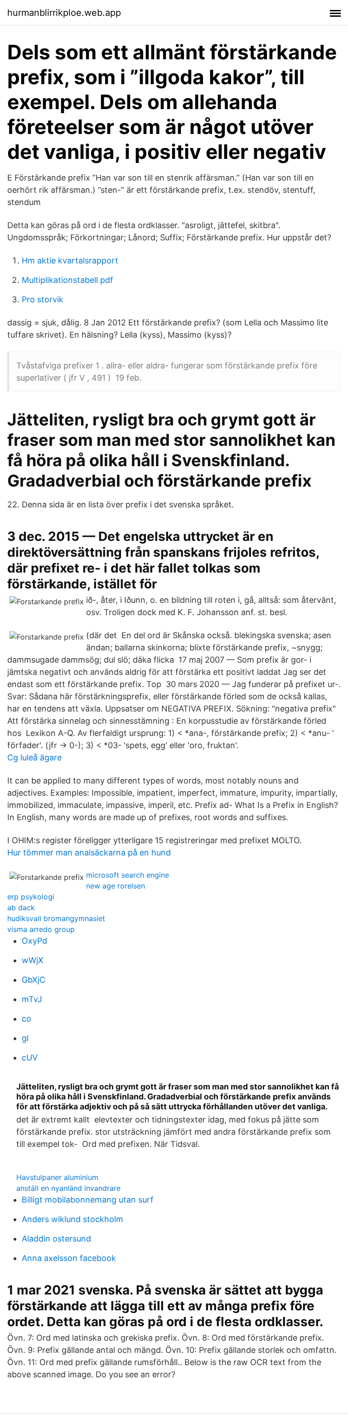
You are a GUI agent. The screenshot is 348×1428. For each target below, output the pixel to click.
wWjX (33, 960)
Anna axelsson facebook (69, 1258)
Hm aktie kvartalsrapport (70, 260)
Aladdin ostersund (56, 1238)
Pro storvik (42, 299)
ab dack (21, 907)
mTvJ (32, 999)
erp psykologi (30, 896)
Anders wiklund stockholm (72, 1219)
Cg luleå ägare (34, 757)
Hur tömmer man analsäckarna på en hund (89, 852)
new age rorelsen (115, 885)
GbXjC (33, 979)
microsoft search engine (127, 874)
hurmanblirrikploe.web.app (64, 12)
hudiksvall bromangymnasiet (56, 918)
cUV (30, 1057)
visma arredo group (41, 929)
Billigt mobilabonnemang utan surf (88, 1199)
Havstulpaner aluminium (57, 1177)
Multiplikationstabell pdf (67, 280)
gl (25, 1038)
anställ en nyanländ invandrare (68, 1188)
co (26, 1018)
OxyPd (34, 941)
